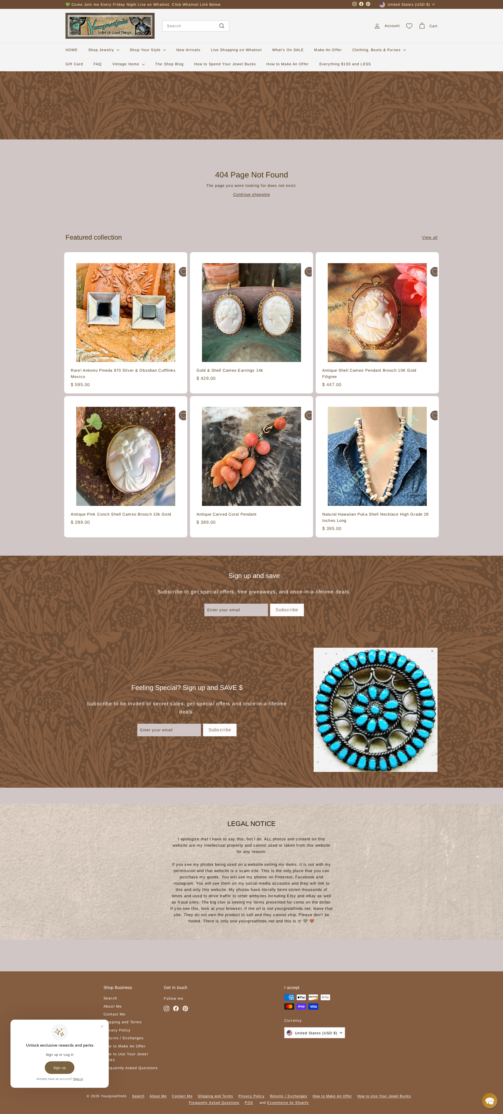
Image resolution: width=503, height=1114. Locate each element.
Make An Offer (328, 50)
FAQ (98, 64)
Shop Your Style (146, 50)
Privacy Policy (116, 1030)
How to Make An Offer (287, 64)
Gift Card (74, 64)
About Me (112, 1006)
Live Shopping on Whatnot (236, 50)
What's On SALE (288, 50)
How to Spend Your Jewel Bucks (225, 64)
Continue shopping (251, 194)
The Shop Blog (169, 64)
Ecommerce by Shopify (288, 1103)
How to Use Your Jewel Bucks (125, 1057)
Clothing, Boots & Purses (377, 50)
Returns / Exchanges (123, 1038)
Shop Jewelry (102, 50)
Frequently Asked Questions (130, 1068)
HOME (71, 50)
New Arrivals (188, 50)
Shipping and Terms (122, 1022)
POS (249, 1103)
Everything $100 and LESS (345, 64)
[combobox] (195, 25)
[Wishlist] (409, 26)
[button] (489, 1100)
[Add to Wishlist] (183, 272)
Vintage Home (126, 64)
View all (430, 237)
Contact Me (114, 1014)
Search (110, 998)
